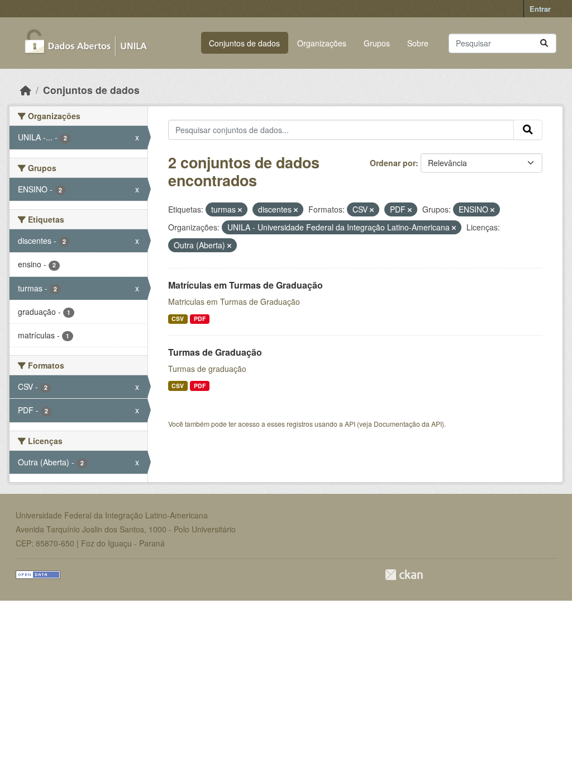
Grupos (377, 43)
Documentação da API (408, 423)
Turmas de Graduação (215, 352)
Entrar (540, 8)
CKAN (404, 575)
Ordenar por (393, 162)
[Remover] (240, 209)
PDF (200, 318)
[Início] (25, 90)
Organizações (321, 43)
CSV (177, 318)
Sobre (417, 43)
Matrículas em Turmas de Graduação (245, 285)
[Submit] (544, 43)
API (350, 423)
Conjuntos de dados (244, 43)
